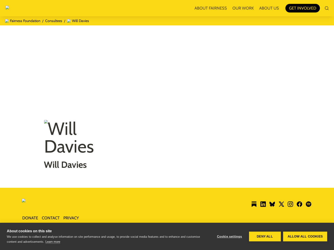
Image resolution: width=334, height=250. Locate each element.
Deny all (265, 236)
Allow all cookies (305, 236)
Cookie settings (229, 236)
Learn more (52, 241)
